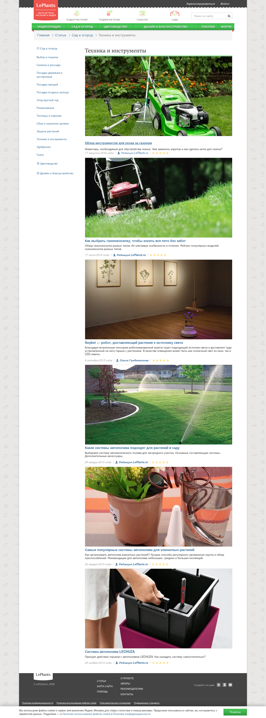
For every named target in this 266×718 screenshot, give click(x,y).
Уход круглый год (47, 100)
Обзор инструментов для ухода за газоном (118, 143)
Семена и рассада (48, 65)
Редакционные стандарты (146, 702)
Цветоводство (115, 26)
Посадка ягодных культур (53, 92)
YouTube (230, 685)
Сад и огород (82, 26)
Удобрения (44, 147)
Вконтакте (219, 685)
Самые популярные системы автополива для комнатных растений (139, 549)
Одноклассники (224, 685)
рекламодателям (132, 688)
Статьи (60, 35)
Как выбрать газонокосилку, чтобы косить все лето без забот (135, 240)
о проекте (127, 678)
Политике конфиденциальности (131, 714)
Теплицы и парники (49, 115)
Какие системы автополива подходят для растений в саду (132, 447)
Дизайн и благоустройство (166, 26)
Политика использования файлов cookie (76, 702)
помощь (102, 691)
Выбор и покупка (47, 57)
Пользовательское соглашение (115, 702)
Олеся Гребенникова (134, 360)
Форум (226, 26)
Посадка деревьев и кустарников (49, 74)
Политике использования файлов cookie (86, 714)
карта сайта (105, 686)
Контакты (127, 694)
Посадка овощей (47, 84)
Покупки (208, 26)
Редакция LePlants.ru (134, 153)
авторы (125, 683)
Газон (40, 154)
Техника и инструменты (52, 139)
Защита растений (48, 131)
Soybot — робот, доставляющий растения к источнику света (134, 342)
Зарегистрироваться (200, 3)
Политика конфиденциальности (37, 702)
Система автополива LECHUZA (110, 651)
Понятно (235, 712)
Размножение (45, 108)
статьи (101, 680)
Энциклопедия (49, 26)
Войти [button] (225, 3)
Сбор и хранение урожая (53, 123)
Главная (43, 35)
